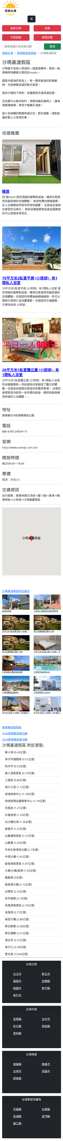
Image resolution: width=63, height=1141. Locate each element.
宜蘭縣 (46, 981)
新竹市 (17, 995)
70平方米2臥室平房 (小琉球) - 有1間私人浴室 (29, 280)
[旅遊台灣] (10, 7)
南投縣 (46, 1026)
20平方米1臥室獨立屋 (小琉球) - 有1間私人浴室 (30, 372)
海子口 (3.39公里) (15, 947)
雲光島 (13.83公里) (16, 954)
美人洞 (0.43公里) (15, 752)
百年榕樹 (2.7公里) (16, 898)
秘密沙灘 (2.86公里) (17, 919)
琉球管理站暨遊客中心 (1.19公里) (25, 801)
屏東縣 (17, 1078)
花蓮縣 (17, 1109)
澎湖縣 (17, 1116)
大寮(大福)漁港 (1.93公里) (20, 870)
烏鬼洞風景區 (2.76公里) (20, 905)
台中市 (46, 1019)
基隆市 (17, 981)
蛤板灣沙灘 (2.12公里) (18, 884)
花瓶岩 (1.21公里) (15, 808)
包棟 (47, 28)
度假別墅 (47, 37)
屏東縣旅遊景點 (26, 53)
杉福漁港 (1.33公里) (17, 815)
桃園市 (17, 988)
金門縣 (46, 1116)
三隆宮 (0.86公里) (15, 780)
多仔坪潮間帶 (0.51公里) (20, 759)
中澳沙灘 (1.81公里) (17, 856)
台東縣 (46, 1109)
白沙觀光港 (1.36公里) (18, 822)
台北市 (17, 974)
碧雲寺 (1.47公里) (15, 829)
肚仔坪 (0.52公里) (15, 766)
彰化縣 (17, 1026)
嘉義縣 (17, 1064)
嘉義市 (46, 1064)
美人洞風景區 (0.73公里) (20, 773)
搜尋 (52, 46)
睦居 (5, 191)
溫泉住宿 (15, 28)
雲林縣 (17, 1033)
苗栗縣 (17, 1019)
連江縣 (17, 1123)
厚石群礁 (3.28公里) (17, 926)
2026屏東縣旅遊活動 (15, 733)
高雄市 (46, 1071)
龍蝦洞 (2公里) (13, 877)
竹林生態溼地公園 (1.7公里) (22, 849)
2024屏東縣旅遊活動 (15, 739)
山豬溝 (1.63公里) (15, 843)
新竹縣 (46, 988)
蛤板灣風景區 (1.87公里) (20, 863)
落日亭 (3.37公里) (15, 940)
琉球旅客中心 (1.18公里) (20, 794)
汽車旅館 (15, 37)
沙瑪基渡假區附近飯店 (16, 591)
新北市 (46, 974)
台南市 (17, 1071)
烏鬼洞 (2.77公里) (15, 912)
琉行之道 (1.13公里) (17, 787)
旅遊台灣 (7, 53)
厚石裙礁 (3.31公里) (17, 933)
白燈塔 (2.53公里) (15, 891)
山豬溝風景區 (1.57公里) (20, 836)
